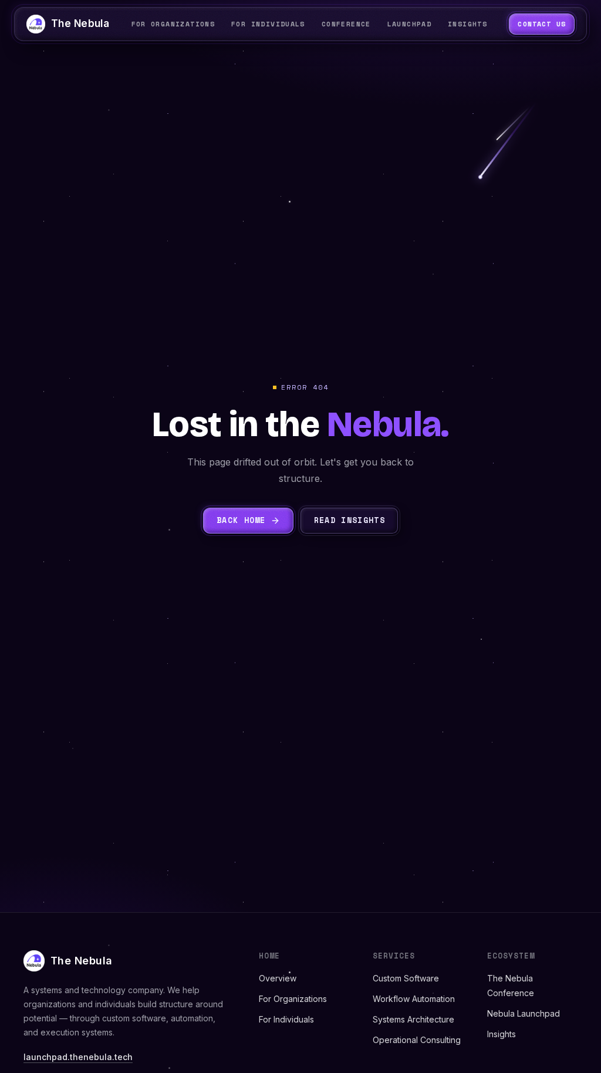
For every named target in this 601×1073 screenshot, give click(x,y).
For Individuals (286, 1019)
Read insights (349, 520)
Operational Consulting (417, 1040)
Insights (501, 1034)
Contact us (542, 24)
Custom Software (406, 978)
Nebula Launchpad (523, 1013)
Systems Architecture (413, 1019)
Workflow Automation (414, 999)
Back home (241, 520)
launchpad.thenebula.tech (78, 1057)
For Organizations (293, 999)
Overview (277, 978)
